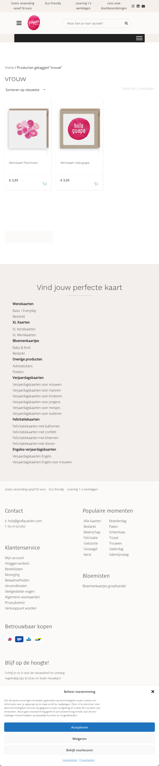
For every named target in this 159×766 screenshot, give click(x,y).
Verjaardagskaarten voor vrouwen (37, 384)
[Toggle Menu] (139, 38)
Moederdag (117, 521)
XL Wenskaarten (24, 335)
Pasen (113, 526)
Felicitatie (91, 537)
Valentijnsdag (119, 554)
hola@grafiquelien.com (25, 521)
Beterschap (92, 532)
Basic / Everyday (24, 310)
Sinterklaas (117, 532)
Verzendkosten (16, 586)
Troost (113, 537)
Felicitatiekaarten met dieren (34, 443)
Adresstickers (23, 366)
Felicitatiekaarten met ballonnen (36, 426)
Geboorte (91, 543)
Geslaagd (90, 549)
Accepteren (79, 727)
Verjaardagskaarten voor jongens (36, 402)
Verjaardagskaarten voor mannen (37, 390)
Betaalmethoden (17, 580)
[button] (153, 691)
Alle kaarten (92, 521)
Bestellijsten (14, 569)
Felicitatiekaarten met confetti (34, 432)
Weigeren (79, 739)
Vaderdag (116, 549)
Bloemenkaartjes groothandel (104, 586)
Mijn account (14, 558)
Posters (18, 372)
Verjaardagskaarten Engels (32, 456)
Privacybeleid (86, 760)
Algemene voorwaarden (22, 597)
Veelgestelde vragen (20, 591)
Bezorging (12, 574)
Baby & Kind (21, 347)
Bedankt (19, 316)
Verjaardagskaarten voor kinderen (37, 396)
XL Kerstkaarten (24, 329)
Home (9, 67)
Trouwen (115, 543)
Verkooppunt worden (20, 608)
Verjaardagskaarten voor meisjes (36, 407)
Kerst (87, 554)
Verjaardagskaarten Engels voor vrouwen (42, 462)
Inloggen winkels (17, 563)
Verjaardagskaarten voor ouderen (37, 413)
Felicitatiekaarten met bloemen (35, 437)
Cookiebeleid (70, 760)
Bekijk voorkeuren (79, 750)
